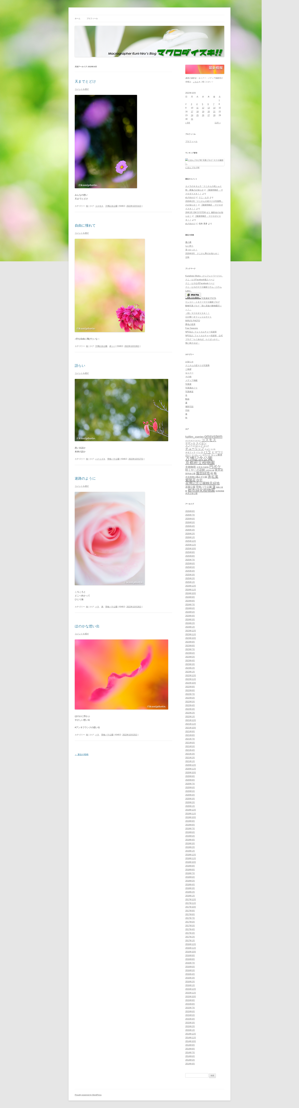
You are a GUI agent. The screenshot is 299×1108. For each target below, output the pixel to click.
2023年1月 (190, 672)
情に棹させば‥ (192, 343)
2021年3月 (190, 754)
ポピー (188, 455)
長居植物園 (220, 491)
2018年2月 (190, 892)
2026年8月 (190, 511)
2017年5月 (190, 925)
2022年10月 (190, 683)
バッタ (199, 452)
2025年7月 (190, 560)
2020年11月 (190, 769)
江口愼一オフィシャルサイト (198, 317)
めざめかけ (190, 197)
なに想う (189, 246)
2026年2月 (190, 533)
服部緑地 (203, 473)
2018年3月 (190, 888)
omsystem (213, 436)
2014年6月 (190, 1056)
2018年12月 (190, 855)
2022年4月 (190, 705)
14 (214, 108)
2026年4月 (190, 526)
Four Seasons (191, 328)
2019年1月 (190, 851)
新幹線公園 (190, 473)
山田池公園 (210, 470)
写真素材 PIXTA (208, 298)
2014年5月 (190, 1060)
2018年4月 (190, 884)
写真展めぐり (191, 388)
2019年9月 (190, 821)
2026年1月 (190, 537)
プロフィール (92, 18)
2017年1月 (190, 940)
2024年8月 (190, 601)
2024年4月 (190, 616)
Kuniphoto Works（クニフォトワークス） (204, 276)
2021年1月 (190, 761)
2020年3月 (190, 799)
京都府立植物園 (200, 462)
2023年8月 (190, 645)
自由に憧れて (85, 225)
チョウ (207, 449)
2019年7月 (190, 828)
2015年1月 (190, 1030)
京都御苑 (190, 467)
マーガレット (197, 455)
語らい (80, 366)
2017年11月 (190, 903)
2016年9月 (190, 955)
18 (197, 111)
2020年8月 (190, 780)
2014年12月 (190, 1034)
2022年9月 (190, 687)
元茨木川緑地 (203, 467)
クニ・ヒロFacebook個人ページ (199, 279)
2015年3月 (190, 1023)
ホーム (77, 18)
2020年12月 (190, 765)
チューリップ (194, 448)
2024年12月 (190, 586)
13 (209, 108)
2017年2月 (190, 937)
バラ (97, 607)
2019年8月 (190, 825)
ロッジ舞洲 (216, 455)
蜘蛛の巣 (219, 487)
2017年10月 (190, 907)
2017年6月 (190, 922)
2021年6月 (190, 743)
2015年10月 (190, 996)
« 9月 (187, 123)
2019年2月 (190, 847)
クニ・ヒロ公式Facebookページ (199, 283)
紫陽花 (190, 480)
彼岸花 (219, 469)
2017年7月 (190, 918)
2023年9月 (190, 642)
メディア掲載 (191, 380)
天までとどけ (85, 81)
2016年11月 (190, 948)
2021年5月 (190, 746)
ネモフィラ (190, 452)
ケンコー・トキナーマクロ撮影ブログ (202, 302)
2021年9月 (190, 731)
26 (203, 115)
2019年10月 (190, 817)
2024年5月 (190, 612)
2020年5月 (190, 791)
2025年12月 (190, 541)
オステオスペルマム (193, 440)
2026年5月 (190, 522)
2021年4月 (190, 750)
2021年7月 (190, 739)
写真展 (188, 384)
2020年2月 (190, 802)
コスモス (99, 206)
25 (197, 115)
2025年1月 (190, 582)
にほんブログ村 (192, 167)
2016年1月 (190, 985)
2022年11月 (190, 679)
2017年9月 (190, 911)
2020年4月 (190, 795)
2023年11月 (190, 634)
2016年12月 (190, 944)
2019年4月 (190, 840)
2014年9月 (190, 1045)
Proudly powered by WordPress (88, 1095)
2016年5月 (190, 970)
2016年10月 (190, 952)
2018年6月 (190, 877)
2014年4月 (190, 1064)
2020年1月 (190, 806)
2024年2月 (190, 623)
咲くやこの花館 (195, 469)
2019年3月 (190, 843)
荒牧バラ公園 (113, 459)
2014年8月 (190, 1049)
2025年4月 (190, 571)
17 (192, 111)
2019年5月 (190, 836)
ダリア (206, 446)
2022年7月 (190, 694)
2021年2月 (190, 757)
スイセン (201, 443)
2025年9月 (190, 552)
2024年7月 (190, 604)
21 (214, 111)
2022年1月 (190, 716)
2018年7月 (190, 873)
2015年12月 (190, 989)
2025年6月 (190, 563)
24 (192, 115)
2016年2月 (190, 981)
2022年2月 (190, 713)
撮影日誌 (189, 406)
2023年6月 (190, 653)
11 (197, 108)
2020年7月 (190, 784)
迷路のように (85, 478)
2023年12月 (190, 631)
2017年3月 (190, 933)
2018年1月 (190, 896)
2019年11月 (190, 813)
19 (203, 111)
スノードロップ (194, 445)
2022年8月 (190, 690)
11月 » (218, 123)
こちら (195, 82)
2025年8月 (190, 556)
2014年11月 (190, 1037)
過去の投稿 (81, 754)
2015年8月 (190, 1004)
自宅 (199, 480)
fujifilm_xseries (194, 436)
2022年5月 (190, 701)
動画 (187, 399)
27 (209, 115)
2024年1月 (190, 627)
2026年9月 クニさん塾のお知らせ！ (202, 253)
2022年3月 (190, 709)
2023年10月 (190, 638)
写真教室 (189, 391)
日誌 (187, 410)
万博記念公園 (111, 206)
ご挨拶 (188, 369)
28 (214, 115)
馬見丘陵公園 (191, 493)
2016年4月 (190, 974)
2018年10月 (190, 862)
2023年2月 (190, 668)
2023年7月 (190, 649)
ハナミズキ (100, 459)
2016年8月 (190, 959)
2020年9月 (190, 776)
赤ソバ (112, 346)
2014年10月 (190, 1041)
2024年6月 (190, 608)
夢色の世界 (190, 324)
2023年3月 (190, 664)
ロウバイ (206, 455)
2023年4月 (190, 660)
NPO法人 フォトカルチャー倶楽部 (201, 332)
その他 (188, 377)
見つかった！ (191, 250)
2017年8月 (190, 914)
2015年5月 (190, 1015)
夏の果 (188, 242)
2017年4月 (190, 929)
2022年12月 (190, 675)
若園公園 (190, 486)
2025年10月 (190, 548)
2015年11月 (190, 993)
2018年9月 (190, 866)
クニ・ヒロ (204, 197)
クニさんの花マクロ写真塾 (197, 365)
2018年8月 (190, 869)
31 (192, 119)
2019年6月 (190, 832)
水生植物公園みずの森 (196, 477)
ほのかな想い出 (87, 626)
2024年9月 (190, 597)
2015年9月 (190, 1000)
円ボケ (215, 466)
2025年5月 (190, 567)
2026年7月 (190, 515)
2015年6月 (190, 1011)
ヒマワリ (217, 452)
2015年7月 (190, 1008)
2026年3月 (190, 530)
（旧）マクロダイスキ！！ (197, 313)
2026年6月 (190, 519)
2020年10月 (190, 772)
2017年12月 (190, 899)
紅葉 (214, 476)
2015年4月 (190, 1019)
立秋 (187, 257)
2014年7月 (190, 1052)
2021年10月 (190, 728)
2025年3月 (190, 575)
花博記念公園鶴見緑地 (202, 483)
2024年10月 (190, 593)
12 (203, 108)
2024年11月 (190, 589)
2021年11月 (190, 724)
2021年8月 (190, 735)
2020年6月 (190, 787)
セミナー (189, 373)
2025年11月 (190, 545)
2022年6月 (190, 698)
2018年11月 (190, 858)
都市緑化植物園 (201, 490)
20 (209, 111)
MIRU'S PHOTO (192, 321)
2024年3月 (190, 619)
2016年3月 (190, 978)
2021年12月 (190, 720)
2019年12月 (190, 810)
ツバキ (213, 449)
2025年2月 (190, 578)
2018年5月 (190, 881)
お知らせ (189, 362)
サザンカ (190, 443)
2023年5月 (190, 657)
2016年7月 (190, 963)
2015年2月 (190, 1026)
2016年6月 (190, 967)
